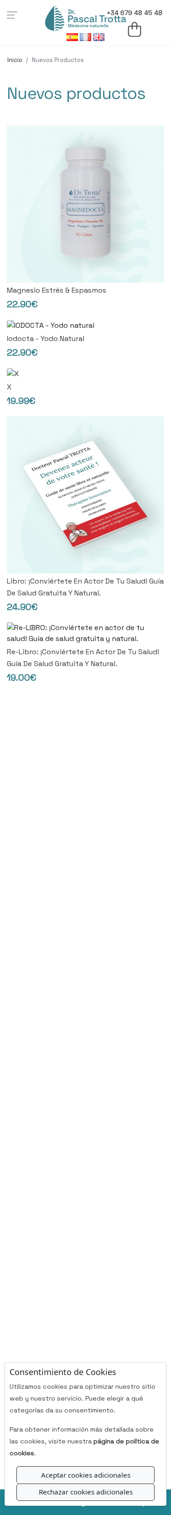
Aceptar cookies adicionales (85, 1474)
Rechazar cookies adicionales (86, 1491)
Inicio (14, 60)
